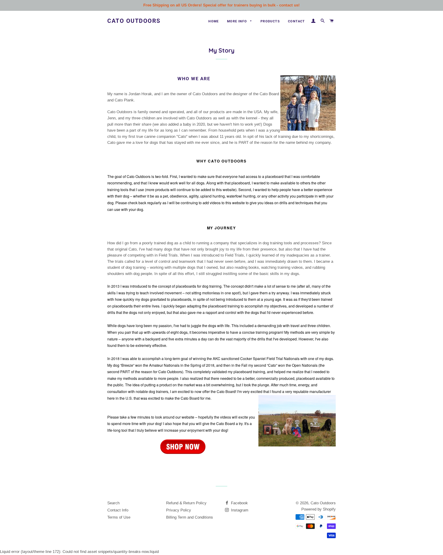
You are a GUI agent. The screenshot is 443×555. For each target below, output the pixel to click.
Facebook (239, 503)
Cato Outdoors (134, 21)
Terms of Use (118, 517)
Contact (296, 21)
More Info (237, 21)
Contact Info (117, 510)
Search (113, 503)
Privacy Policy (178, 510)
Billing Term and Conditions (189, 517)
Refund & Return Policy (186, 503)
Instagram (239, 510)
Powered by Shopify (318, 509)
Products (270, 21)
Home (213, 21)
